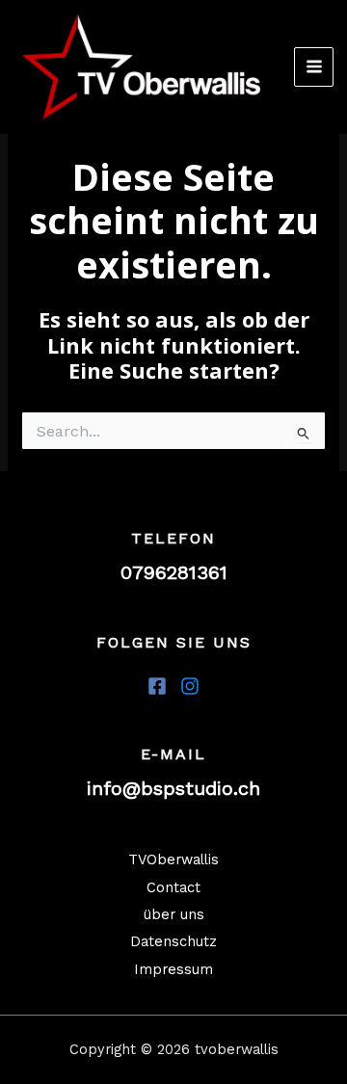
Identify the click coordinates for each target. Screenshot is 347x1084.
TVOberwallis (173, 859)
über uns (174, 914)
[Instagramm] (190, 686)
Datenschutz (173, 941)
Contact (173, 887)
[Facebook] (157, 686)
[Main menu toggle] (314, 67)
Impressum (173, 969)
